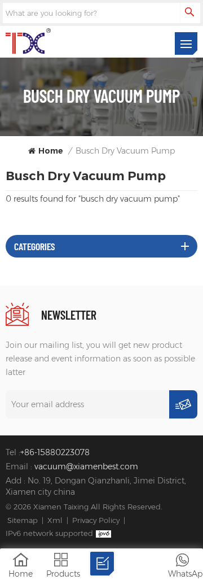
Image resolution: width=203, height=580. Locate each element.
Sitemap (22, 520)
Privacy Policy (96, 520)
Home (50, 151)
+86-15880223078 (55, 452)
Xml (55, 520)
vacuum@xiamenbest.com (86, 466)
